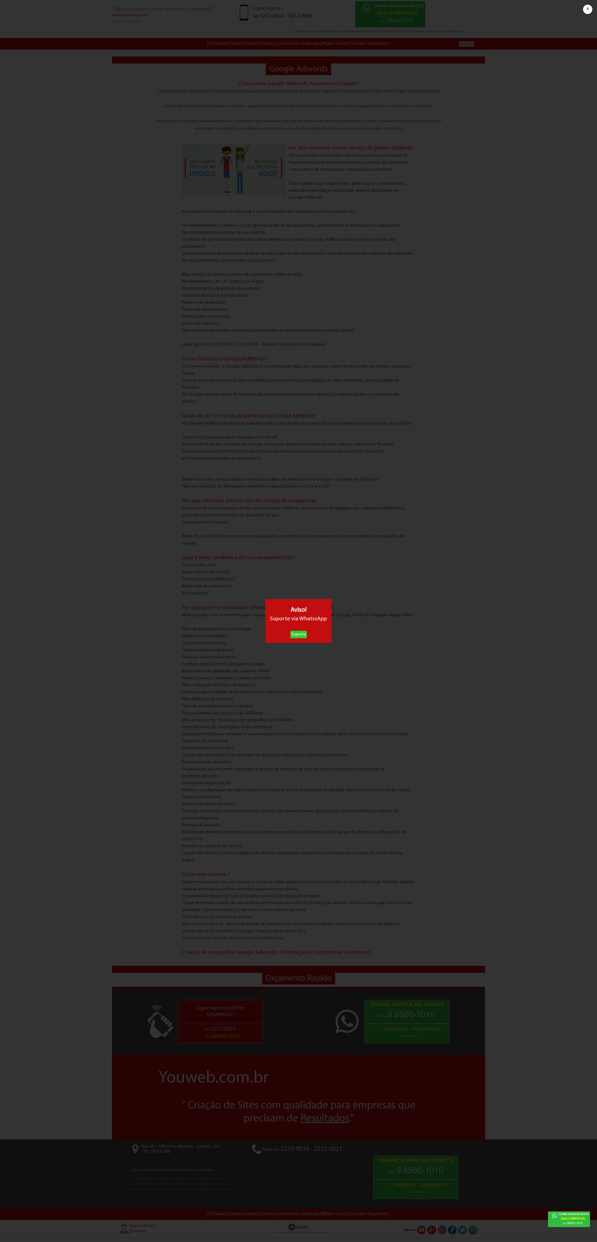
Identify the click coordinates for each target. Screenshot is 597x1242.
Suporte (299, 634)
